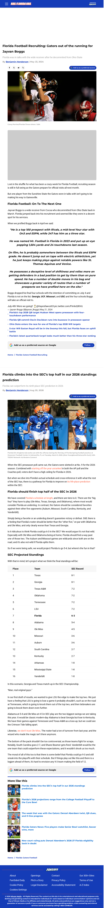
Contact (56, 875)
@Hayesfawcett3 (45, 306)
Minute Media (16, 896)
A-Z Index (84, 885)
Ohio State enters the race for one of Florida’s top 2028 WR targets (45, 324)
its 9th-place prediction (78, 481)
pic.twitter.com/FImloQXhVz (68, 306)
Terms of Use (86, 880)
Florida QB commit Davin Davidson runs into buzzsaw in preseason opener (49, 320)
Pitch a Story (37, 880)
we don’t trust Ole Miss (29, 730)
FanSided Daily (17, 880)
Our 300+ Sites (87, 875)
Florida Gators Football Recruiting (31, 355)
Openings (35, 875)
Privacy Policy (58, 880)
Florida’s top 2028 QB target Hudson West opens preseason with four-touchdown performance (46, 314)
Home (10, 355)
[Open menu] (6, 3)
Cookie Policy (16, 885)
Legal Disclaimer (39, 885)
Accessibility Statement (63, 885)
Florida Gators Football (26, 858)
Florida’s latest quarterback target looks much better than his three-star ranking (52, 336)
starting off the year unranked (47, 468)
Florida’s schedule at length (39, 498)
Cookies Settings (18, 889)
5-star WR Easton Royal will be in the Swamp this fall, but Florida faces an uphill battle (52, 330)
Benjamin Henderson (17, 62)
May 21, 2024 (46, 309)
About (13, 875)
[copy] (23, 67)
